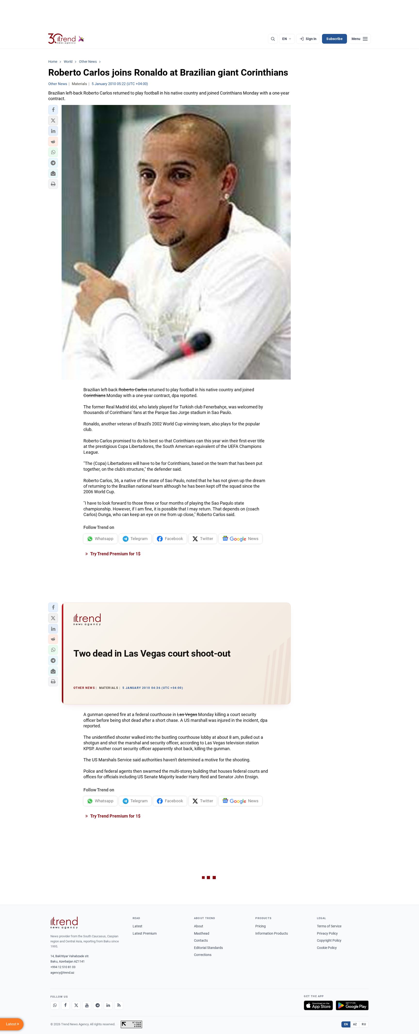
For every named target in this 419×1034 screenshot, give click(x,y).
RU (364, 1024)
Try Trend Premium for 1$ (114, 553)
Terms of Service (329, 926)
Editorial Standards (208, 948)
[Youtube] (86, 1005)
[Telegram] (97, 1005)
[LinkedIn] (108, 1005)
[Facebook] (65, 1005)
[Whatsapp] (54, 1005)
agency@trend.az (62, 972)
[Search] (273, 39)
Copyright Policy (329, 940)
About (198, 926)
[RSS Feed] (118, 1005)
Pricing (260, 926)
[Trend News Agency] (64, 923)
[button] (53, 109)
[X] (76, 1005)
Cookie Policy (327, 948)
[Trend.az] (66, 38)
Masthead (201, 933)
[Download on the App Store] (318, 1005)
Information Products (271, 933)
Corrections (202, 955)
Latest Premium (145, 933)
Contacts (201, 940)
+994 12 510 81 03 (62, 967)
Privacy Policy (327, 933)
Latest (137, 926)
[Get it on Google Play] (352, 1005)
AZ (355, 1024)
